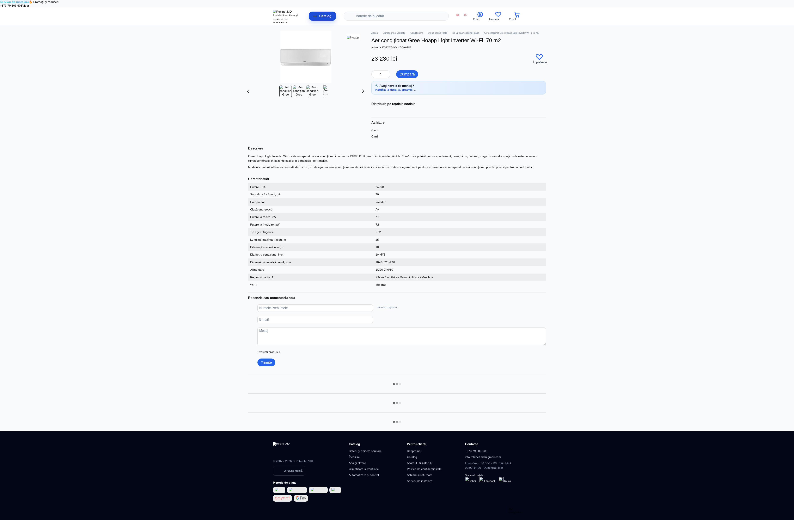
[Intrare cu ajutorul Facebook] (401, 307)
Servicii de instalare (419, 481)
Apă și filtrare (357, 463)
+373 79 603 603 (11, 5)
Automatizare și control (364, 475)
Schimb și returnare (420, 475)
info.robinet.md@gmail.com (483, 457)
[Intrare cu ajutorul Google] (408, 307)
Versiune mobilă (293, 470)
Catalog (354, 444)
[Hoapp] (353, 37)
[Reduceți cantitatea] (374, 74)
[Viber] (467, 479)
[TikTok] (501, 479)
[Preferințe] (498, 16)
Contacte (471, 444)
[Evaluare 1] (286, 351)
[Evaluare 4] (306, 351)
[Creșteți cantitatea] (387, 74)
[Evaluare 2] (293, 351)
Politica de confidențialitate (424, 469)
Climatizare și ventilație (364, 469)
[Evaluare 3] (300, 351)
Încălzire (354, 457)
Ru (465, 15)
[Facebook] (481, 479)
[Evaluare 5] (313, 351)
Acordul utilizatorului (420, 463)
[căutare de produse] (353, 16)
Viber (25, 5)
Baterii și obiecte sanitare (365, 451)
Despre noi (414, 451)
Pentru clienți (416, 444)
